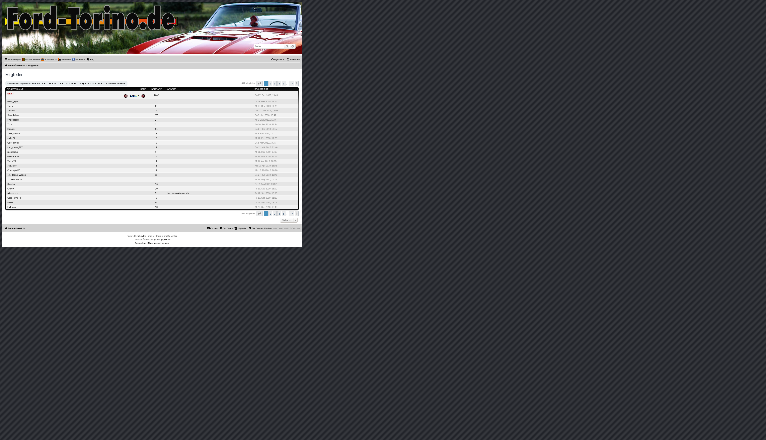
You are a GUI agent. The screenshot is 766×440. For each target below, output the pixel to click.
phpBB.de (166, 239)
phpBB (141, 236)
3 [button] (274, 83)
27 (156, 120)
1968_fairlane (13, 133)
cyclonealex (13, 120)
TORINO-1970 (14, 179)
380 (156, 202)
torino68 (11, 129)
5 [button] (283, 83)
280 (156, 115)
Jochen (11, 110)
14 (156, 152)
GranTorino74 (14, 198)
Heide (10, 202)
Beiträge (156, 89)
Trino (9, 124)
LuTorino (11, 207)
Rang (143, 89)
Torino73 (11, 161)
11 (156, 175)
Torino (10, 106)
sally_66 (11, 138)
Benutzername (15, 89)
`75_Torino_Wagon (16, 175)
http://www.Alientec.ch (178, 193)
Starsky (11, 184)
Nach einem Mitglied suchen (21, 83)
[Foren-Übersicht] (91, 16)
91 (156, 129)
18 (156, 207)
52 (156, 193)
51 (156, 106)
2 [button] (270, 83)
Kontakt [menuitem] (214, 228)
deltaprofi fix (13, 156)
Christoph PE (13, 170)
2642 (156, 95)
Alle (38, 83)
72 (156, 101)
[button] (260, 83)
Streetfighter (13, 115)
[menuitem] (31, 59)
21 (156, 124)
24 (156, 156)
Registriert (261, 89)
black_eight (12, 101)
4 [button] (279, 83)
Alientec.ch (12, 193)
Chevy (10, 188)
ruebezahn (12, 152)
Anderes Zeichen (116, 83)
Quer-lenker (13, 143)
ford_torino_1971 (15, 147)
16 (156, 184)
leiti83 (10, 93)
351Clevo (12, 166)
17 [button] (291, 83)
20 (156, 188)
